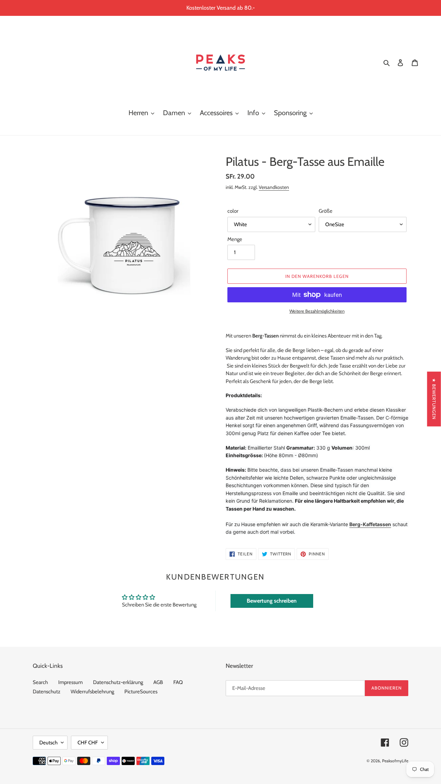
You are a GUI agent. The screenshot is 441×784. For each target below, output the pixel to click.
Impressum (70, 682)
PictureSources (140, 691)
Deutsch (48, 743)
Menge (234, 239)
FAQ (178, 682)
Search (40, 682)
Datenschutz (46, 691)
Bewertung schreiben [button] (272, 600)
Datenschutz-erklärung (118, 682)
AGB (158, 682)
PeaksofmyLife (395, 760)
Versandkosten (274, 187)
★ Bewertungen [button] (434, 399)
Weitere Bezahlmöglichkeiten (317, 311)
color (232, 211)
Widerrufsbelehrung (92, 691)
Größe (325, 211)
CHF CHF (88, 743)
